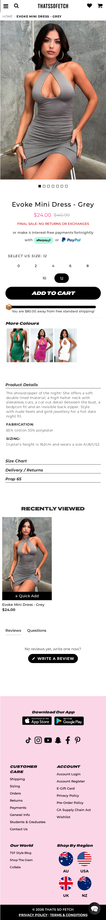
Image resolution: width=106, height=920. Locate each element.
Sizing (15, 786)
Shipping (17, 779)
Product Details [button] (21, 384)
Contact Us (19, 829)
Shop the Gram (21, 860)
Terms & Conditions (69, 915)
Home (7, 16)
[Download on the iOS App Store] (37, 723)
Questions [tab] (36, 631)
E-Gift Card (66, 788)
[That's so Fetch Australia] (66, 859)
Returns (16, 800)
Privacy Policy (68, 795)
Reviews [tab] (13, 631)
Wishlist (63, 817)
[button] (18, 266)
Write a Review (57, 659)
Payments (18, 808)
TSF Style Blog (20, 853)
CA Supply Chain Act (74, 810)
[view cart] (100, 6)
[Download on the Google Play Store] (69, 724)
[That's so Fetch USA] (84, 859)
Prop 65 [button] (13, 479)
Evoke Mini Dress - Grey (39, 16)
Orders (15, 793)
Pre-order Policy (70, 803)
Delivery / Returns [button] (24, 470)
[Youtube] (48, 741)
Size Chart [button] (16, 461)
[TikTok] (28, 741)
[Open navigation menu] (6, 6)
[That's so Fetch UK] (66, 883)
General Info (20, 815)
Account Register (71, 781)
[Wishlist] (89, 6)
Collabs (15, 867)
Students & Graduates (28, 822)
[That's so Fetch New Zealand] (84, 883)
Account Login (69, 774)
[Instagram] (38, 741)
